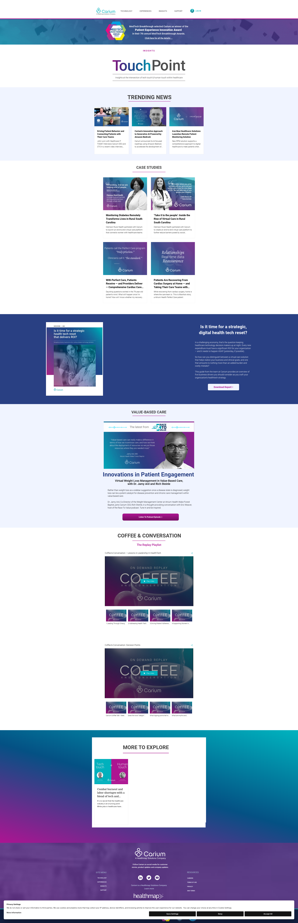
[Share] (191, 553)
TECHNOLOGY (102, 878)
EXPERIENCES (102, 882)
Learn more (149, 889)
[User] (192, 11)
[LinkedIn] (140, 877)
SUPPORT (103, 890)
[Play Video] (116, 617)
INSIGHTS (103, 886)
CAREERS (190, 878)
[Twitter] (148, 877)
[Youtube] (157, 877)
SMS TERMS (191, 891)
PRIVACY (190, 886)
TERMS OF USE (192, 882)
